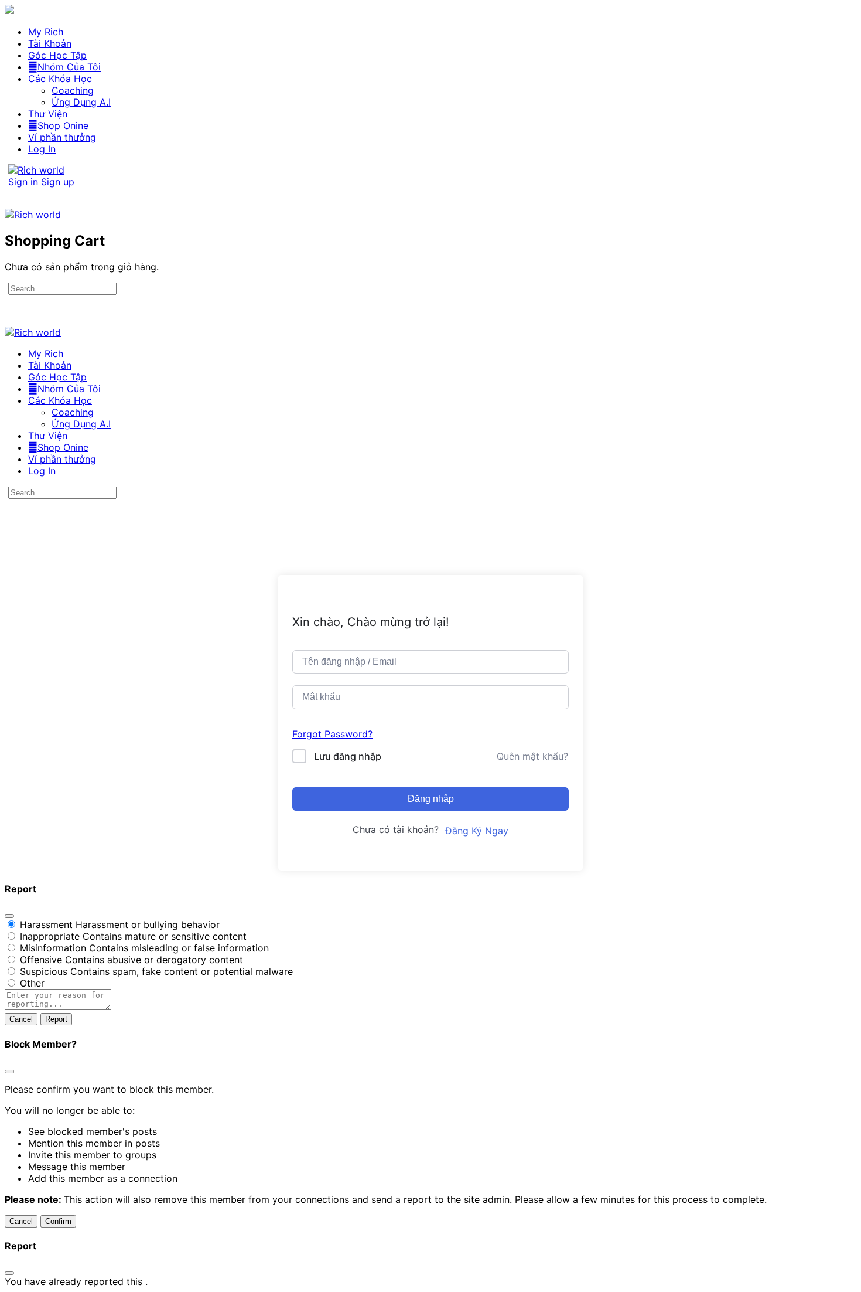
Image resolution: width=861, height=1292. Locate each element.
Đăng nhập (431, 799)
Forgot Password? (332, 734)
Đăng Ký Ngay (476, 831)
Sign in (23, 182)
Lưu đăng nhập (347, 756)
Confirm (58, 1221)
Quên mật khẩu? (532, 756)
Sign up (57, 182)
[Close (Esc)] (9, 916)
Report (56, 1019)
